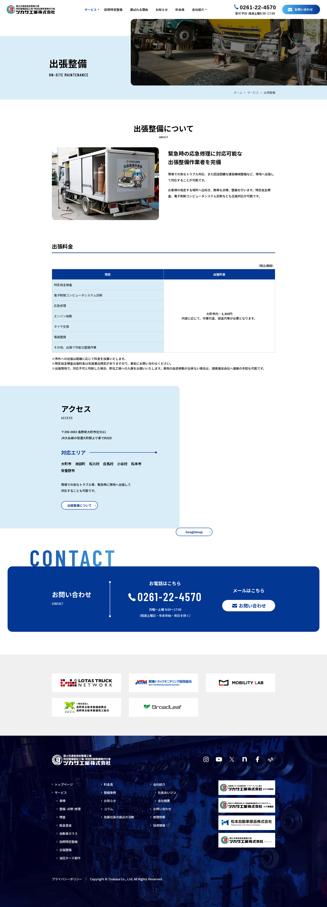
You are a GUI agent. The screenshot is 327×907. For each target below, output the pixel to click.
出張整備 (65, 849)
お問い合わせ (162, 809)
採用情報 (159, 825)
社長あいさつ (167, 792)
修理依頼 (159, 817)
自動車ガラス (68, 833)
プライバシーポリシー (67, 879)
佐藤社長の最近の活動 (119, 817)
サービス (91, 9)
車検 (62, 800)
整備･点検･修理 (70, 809)
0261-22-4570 (258, 7)
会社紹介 (198, 9)
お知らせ (162, 9)
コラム (108, 809)
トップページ (64, 784)
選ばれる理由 (139, 9)
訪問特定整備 (113, 9)
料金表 (180, 9)
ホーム (238, 92)
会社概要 (164, 800)
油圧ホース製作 (69, 858)
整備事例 (110, 792)
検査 (62, 817)
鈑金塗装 (65, 825)
